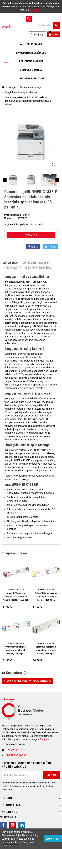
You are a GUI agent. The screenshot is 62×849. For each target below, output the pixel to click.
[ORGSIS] (13, 26)
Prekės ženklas (12, 214)
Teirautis (31, 235)
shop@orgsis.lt (14, 749)
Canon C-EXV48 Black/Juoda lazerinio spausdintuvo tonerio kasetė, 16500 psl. (46, 648)
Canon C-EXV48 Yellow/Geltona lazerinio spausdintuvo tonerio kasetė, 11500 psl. (46, 594)
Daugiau (44, 739)
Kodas (7, 218)
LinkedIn (21, 825)
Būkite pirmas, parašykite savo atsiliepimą (27, 680)
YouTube (12, 825)
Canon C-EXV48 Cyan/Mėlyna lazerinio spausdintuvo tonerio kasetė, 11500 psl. (16, 648)
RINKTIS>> (36, 10)
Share (34, 246)
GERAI (53, 775)
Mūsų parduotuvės (16, 754)
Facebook (3, 825)
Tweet (52, 246)
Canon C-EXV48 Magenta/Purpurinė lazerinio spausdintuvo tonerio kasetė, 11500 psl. (15, 594)
